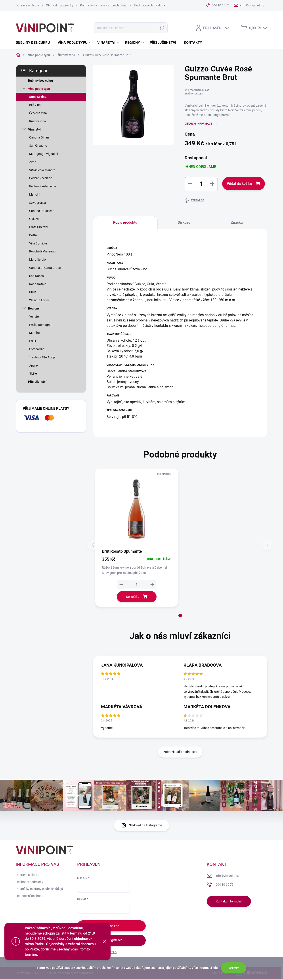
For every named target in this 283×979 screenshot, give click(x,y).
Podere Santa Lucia (42, 186)
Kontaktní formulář (229, 901)
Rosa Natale (37, 284)
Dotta (33, 235)
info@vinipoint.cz (227, 875)
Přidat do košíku (239, 183)
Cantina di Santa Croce (45, 267)
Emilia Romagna (40, 325)
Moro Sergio (37, 259)
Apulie (33, 365)
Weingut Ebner (39, 300)
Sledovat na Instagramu (145, 825)
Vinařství (34, 129)
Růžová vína (37, 121)
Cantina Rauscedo (41, 211)
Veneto (34, 316)
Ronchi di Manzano (42, 251)
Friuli (32, 341)
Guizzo (34, 219)
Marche (34, 333)
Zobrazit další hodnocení (180, 752)
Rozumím (233, 967)
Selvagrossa (37, 202)
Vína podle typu (39, 88)
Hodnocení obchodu (148, 5)
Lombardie (36, 349)
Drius (32, 292)
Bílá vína (35, 105)
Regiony (34, 308)
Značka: (194, 93)
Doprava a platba (27, 5)
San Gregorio (38, 145)
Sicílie (33, 373)
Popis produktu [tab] (125, 222)
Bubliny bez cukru (40, 80)
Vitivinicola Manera (42, 170)
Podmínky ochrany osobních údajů (103, 5)
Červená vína (38, 113)
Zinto (32, 162)
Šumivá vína (37, 96)
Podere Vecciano (40, 178)
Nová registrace (111, 940)
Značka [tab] (237, 222)
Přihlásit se (111, 926)
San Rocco (36, 276)
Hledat (161, 28)
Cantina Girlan (39, 137)
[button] (180, 615)
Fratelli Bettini (38, 227)
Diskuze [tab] (184, 222)
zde (215, 967)
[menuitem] (34, 42)
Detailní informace (198, 123)
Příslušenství (37, 381)
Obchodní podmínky (59, 5)
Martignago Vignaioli (43, 154)
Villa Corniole (38, 243)
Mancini (34, 194)
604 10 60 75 (224, 884)
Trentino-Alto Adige (42, 357)
